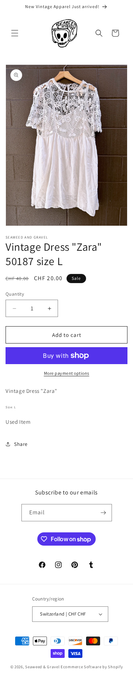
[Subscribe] (103, 512)
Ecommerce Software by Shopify (92, 666)
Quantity (15, 294)
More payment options (66, 373)
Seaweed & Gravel (42, 666)
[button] (15, 33)
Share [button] (21, 444)
